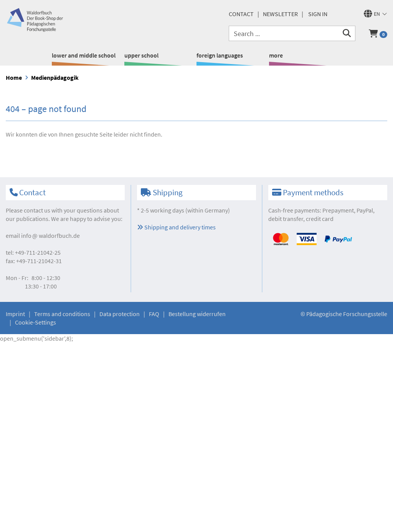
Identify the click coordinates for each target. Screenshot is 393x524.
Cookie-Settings (35, 322)
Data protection (119, 314)
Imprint (15, 314)
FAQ (154, 314)
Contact (241, 14)
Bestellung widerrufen (197, 314)
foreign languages (219, 55)
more (276, 55)
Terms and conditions (62, 314)
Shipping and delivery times (179, 227)
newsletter (280, 14)
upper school (141, 55)
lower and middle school (84, 55)
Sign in (317, 14)
